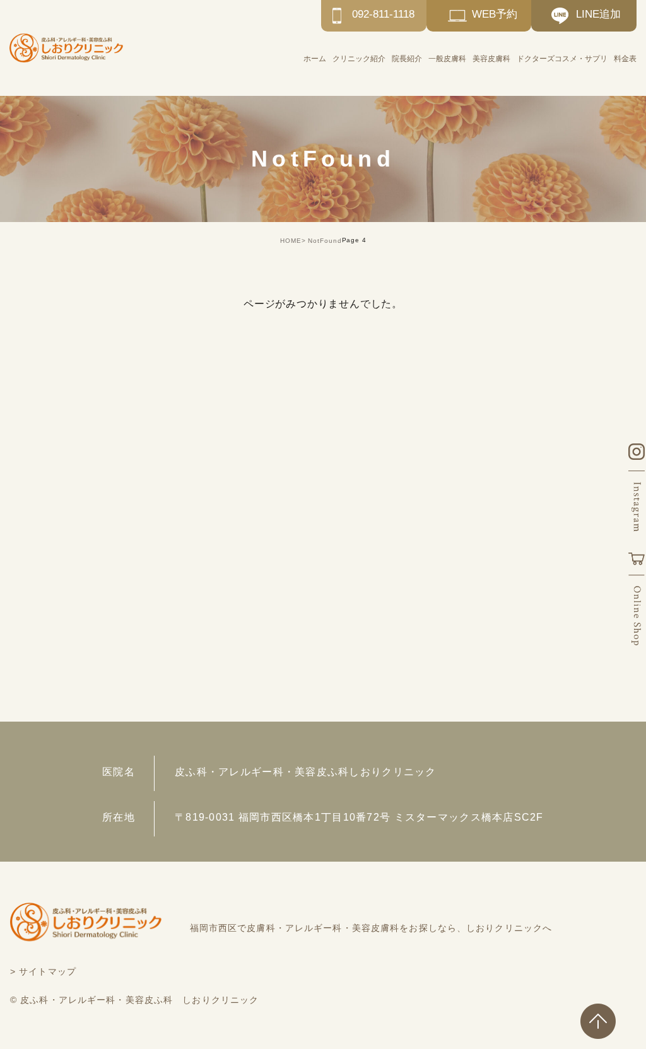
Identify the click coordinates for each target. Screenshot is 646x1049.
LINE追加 (598, 14)
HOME (291, 240)
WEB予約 (494, 14)
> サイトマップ (43, 971)
